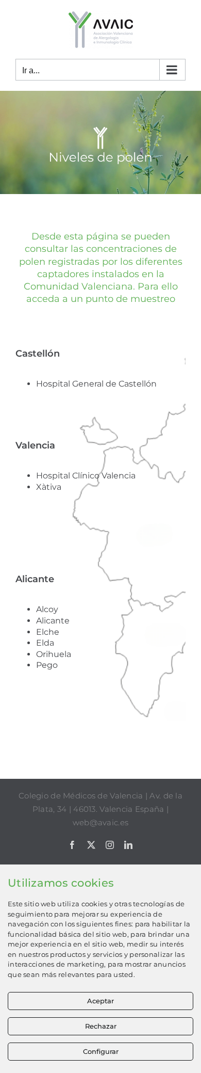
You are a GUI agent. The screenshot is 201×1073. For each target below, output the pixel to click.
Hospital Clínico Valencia (86, 476)
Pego (47, 665)
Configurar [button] (101, 1051)
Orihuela (53, 654)
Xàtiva (48, 487)
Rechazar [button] (100, 1026)
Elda (45, 643)
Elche (47, 632)
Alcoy (47, 609)
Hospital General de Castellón (97, 384)
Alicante (53, 621)
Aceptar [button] (100, 1001)
